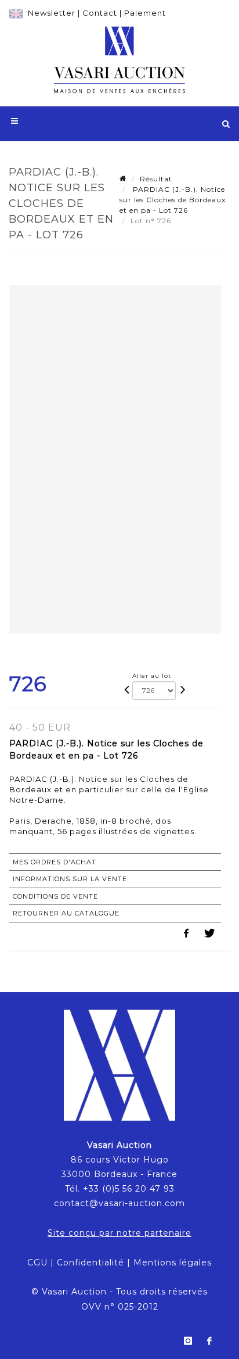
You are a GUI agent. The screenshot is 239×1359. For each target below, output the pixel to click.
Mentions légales (172, 1262)
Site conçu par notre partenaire (119, 1233)
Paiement (145, 12)
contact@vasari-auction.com (119, 1203)
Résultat (156, 178)
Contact (99, 12)
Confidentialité (90, 1262)
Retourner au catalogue (66, 913)
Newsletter (51, 12)
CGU (37, 1262)
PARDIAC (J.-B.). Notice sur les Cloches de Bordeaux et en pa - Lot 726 (172, 199)
